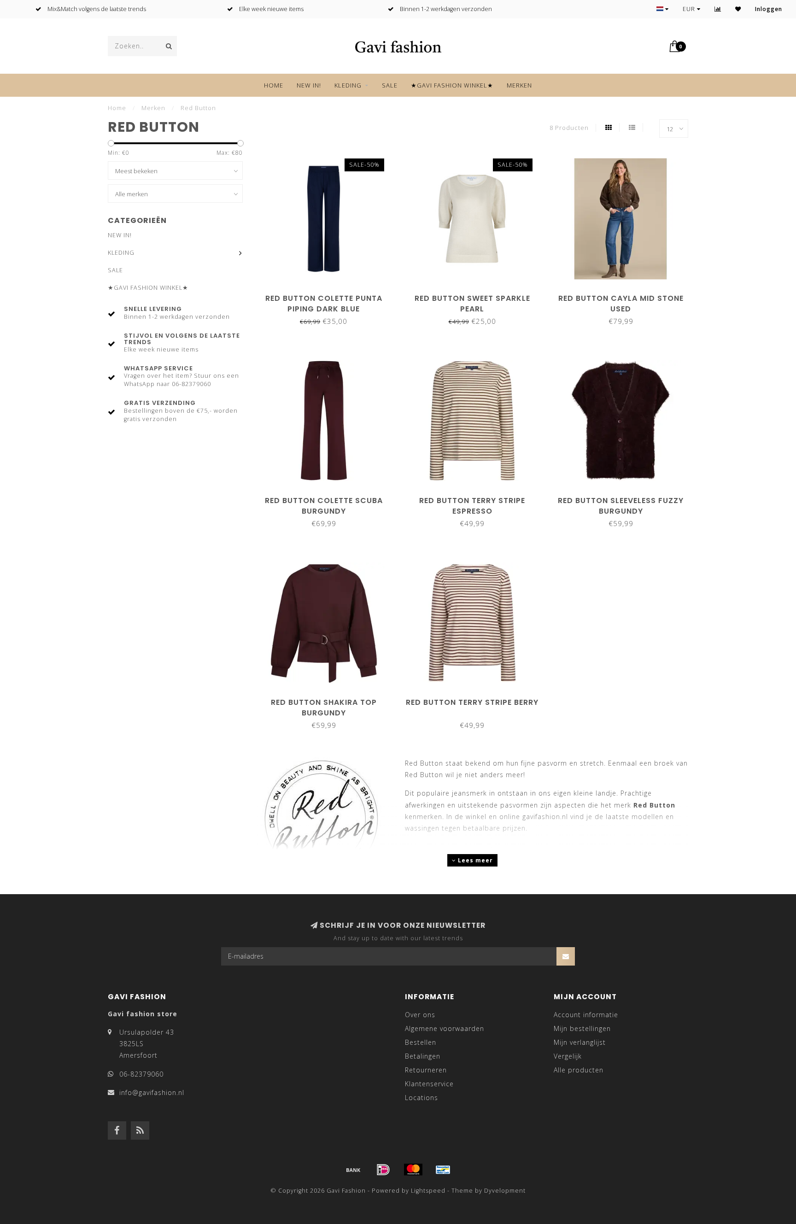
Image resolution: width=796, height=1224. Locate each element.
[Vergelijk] (717, 9)
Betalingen (422, 1056)
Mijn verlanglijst (580, 1042)
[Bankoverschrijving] (353, 1170)
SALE (390, 85)
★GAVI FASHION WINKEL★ (452, 85)
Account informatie (586, 1014)
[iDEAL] (383, 1170)
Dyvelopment (505, 1191)
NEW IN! (309, 85)
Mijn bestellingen (582, 1028)
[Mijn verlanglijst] (738, 9)
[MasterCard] (413, 1170)
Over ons (420, 1014)
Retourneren (426, 1070)
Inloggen (768, 9)
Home (273, 85)
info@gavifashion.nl (151, 1092)
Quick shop (328, 295)
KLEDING (348, 85)
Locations (421, 1097)
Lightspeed (428, 1191)
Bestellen (420, 1042)
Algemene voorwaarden (444, 1028)
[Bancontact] (443, 1170)
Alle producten (578, 1070)
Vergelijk (568, 1056)
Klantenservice (429, 1083)
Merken (519, 85)
